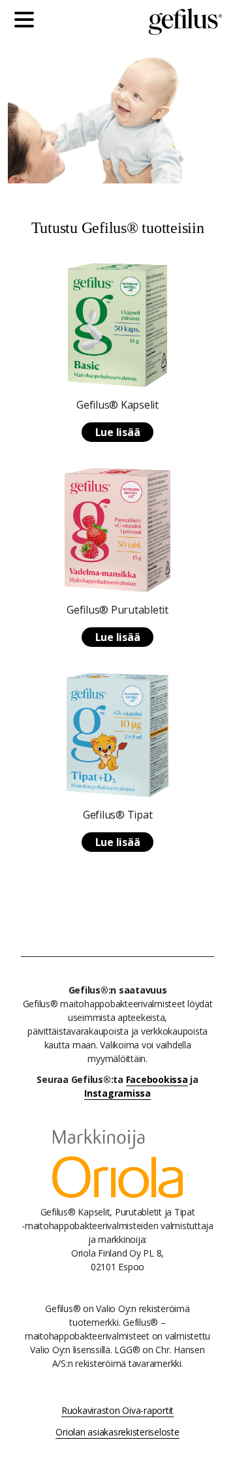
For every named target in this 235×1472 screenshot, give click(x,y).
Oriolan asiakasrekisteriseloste (117, 1432)
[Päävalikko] (27, 21)
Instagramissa (117, 1093)
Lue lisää (117, 432)
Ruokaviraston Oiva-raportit (117, 1410)
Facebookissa (157, 1079)
